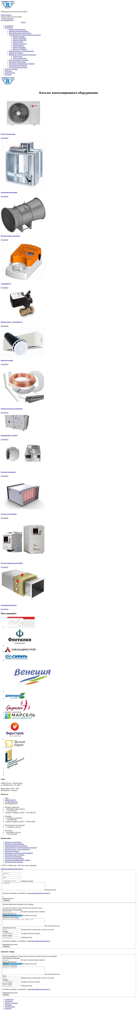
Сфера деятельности (9, 913)
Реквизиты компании (9, 965)
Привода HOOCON (19, 40)
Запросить (6, 946)
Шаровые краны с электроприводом (21, 51)
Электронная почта (9, 928)
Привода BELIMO (19, 47)
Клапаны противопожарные (18, 31)
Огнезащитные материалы (9, 605)
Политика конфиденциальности (12, 869)
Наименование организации (12, 910)
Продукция (9, 27)
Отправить (6, 900)
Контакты (8, 74)
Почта (4, 976)
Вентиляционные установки (18, 60)
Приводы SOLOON (19, 44)
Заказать (6, 994)
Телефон (5, 931)
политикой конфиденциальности (38, 893)
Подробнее (4, 138)
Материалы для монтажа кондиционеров (19, 853)
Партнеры (8, 71)
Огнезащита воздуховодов (18, 65)
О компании (9, 26)
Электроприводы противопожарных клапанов (25, 35)
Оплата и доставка (11, 69)
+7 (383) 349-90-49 (7, 18)
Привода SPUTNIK (19, 38)
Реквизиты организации (10, 917)
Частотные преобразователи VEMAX (22, 64)
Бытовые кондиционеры (17, 29)
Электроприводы (6, 283)
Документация (10, 73)
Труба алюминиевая (20, 58)
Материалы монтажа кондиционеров (12, 408)
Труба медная (17, 56)
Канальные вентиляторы (17, 62)
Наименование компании (11, 958)
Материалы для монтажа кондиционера (22, 55)
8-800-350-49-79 (6, 15)
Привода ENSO (18, 46)
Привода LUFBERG (20, 49)
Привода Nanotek (19, 36)
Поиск (23, 22)
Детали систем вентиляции (18, 67)
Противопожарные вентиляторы (20, 33)
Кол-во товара (7, 935)
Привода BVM (18, 42)
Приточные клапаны (16, 53)
